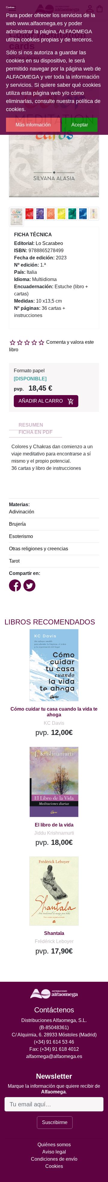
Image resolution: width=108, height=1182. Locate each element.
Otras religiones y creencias (38, 548)
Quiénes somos (54, 1144)
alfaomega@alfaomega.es (54, 1056)
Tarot (14, 561)
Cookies (54, 1166)
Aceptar (79, 124)
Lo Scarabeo (49, 243)
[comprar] (41, 641)
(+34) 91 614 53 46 (54, 1041)
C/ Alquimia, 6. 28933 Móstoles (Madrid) (54, 1034)
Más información (33, 124)
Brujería (17, 524)
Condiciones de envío (54, 1159)
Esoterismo (21, 536)
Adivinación (21, 511)
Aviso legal (54, 1151)
